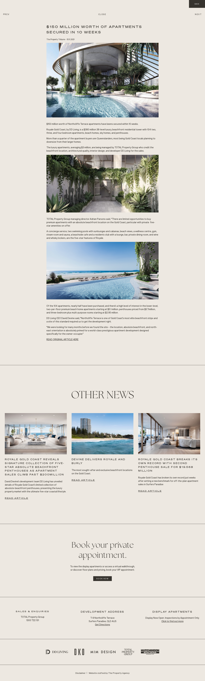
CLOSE (102, 14)
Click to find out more (172, 621)
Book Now (102, 578)
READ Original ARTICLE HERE (62, 339)
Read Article (16, 498)
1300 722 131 (32, 620)
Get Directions (102, 624)
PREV (6, 14)
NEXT (198, 14)
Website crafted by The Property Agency (109, 673)
